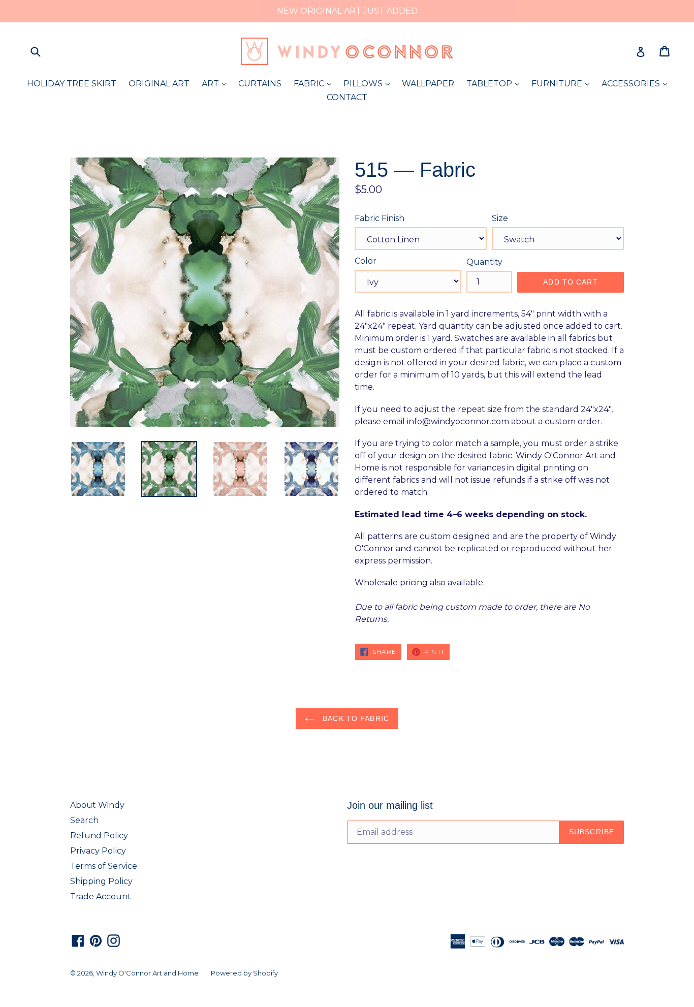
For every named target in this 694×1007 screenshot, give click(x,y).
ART (216, 83)
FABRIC (315, 83)
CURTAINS (259, 83)
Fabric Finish (379, 218)
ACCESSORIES (637, 83)
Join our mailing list (390, 805)
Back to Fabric (354, 718)
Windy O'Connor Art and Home (147, 973)
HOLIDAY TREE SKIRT (71, 83)
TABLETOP (495, 83)
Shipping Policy (101, 881)
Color (365, 261)
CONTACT (347, 97)
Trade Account (100, 896)
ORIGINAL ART (159, 83)
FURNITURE (562, 83)
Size (500, 218)
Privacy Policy (98, 851)
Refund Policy (99, 835)
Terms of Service (103, 866)
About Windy (97, 805)
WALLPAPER (428, 83)
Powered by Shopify (244, 973)
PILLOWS (369, 83)
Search (84, 820)
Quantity (484, 262)
